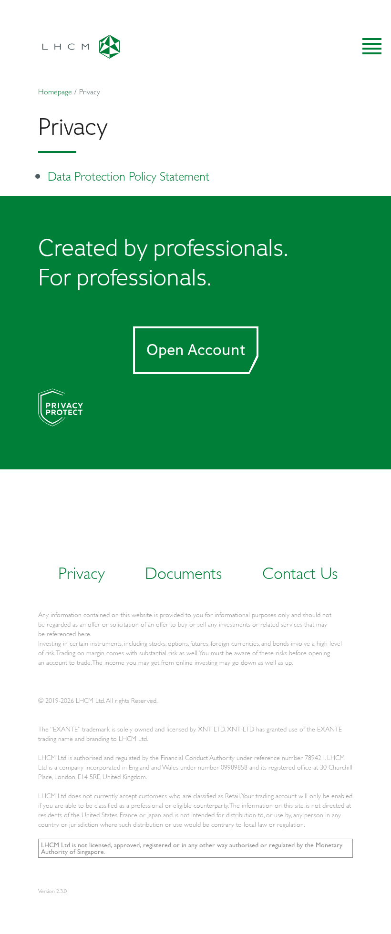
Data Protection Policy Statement (128, 176)
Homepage (55, 91)
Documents (183, 572)
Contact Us (300, 572)
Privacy (81, 572)
